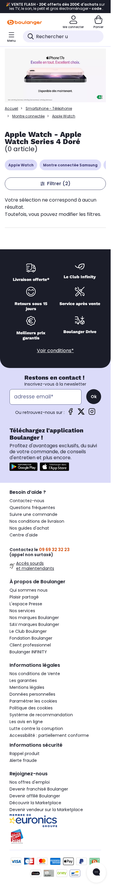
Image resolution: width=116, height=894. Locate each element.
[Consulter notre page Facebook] (70, 413)
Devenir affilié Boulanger (35, 796)
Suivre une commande (33, 514)
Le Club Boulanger (28, 631)
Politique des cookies (31, 708)
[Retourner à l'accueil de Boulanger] (24, 22)
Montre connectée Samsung (70, 165)
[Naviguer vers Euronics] (55, 820)
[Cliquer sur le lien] (55, 76)
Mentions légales (27, 687)
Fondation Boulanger (31, 638)
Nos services (22, 611)
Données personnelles (32, 694)
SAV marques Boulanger (34, 624)
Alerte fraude (23, 760)
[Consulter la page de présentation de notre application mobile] (23, 467)
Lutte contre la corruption (36, 728)
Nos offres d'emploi (30, 782)
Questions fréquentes (32, 508)
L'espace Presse (26, 604)
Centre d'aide (24, 535)
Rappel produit (25, 754)
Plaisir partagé (24, 597)
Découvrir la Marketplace (35, 803)
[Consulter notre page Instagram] (91, 413)
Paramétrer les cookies (33, 701)
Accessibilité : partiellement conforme (49, 735)
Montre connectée (28, 116)
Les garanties (23, 680)
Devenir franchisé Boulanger (39, 789)
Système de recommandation (41, 715)
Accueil (11, 108)
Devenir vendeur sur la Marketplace (46, 810)
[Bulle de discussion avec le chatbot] (96, 872)
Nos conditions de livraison (37, 521)
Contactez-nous (27, 501)
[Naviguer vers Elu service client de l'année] (55, 836)
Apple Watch (21, 165)
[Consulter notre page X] (81, 413)
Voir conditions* (55, 350)
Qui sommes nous (29, 590)
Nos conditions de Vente (35, 674)
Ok (94, 397)
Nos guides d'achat (29, 528)
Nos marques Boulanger (34, 618)
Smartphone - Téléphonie (49, 108)
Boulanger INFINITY (28, 652)
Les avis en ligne (26, 722)
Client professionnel (30, 645)
